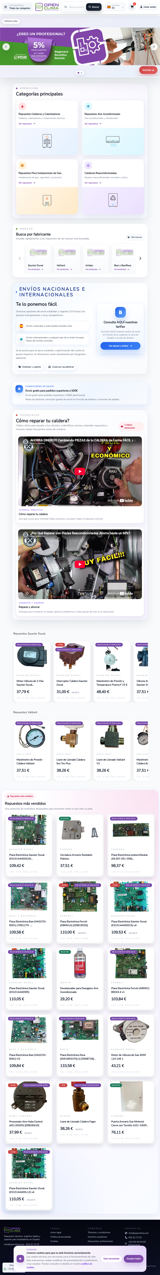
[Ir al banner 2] (81, 73)
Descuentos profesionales (100, 1241)
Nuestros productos (97, 1236)
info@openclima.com (14, 1244)
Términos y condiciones (99, 1232)
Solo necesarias (111, 1258)
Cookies (54, 1241)
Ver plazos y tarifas (118, 345)
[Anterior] (6, 46)
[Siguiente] (154, 46)
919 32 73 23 (32, 1244)
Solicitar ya (148, 70)
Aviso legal (55, 1232)
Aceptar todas (134, 1258)
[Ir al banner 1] (78, 73)
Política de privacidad (60, 1236)
